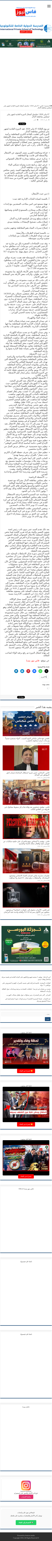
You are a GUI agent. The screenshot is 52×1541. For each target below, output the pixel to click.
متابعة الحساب (26, 1497)
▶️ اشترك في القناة (26, 1071)
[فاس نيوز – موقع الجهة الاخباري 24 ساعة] (26, 11)
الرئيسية (47, 106)
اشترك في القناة (26, 1176)
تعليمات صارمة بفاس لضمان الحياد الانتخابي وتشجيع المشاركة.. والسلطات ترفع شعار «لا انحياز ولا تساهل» (29, 877)
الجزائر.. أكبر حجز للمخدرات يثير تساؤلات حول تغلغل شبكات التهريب (28, 995)
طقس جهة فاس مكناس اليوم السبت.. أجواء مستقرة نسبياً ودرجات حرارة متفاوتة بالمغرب (27, 739)
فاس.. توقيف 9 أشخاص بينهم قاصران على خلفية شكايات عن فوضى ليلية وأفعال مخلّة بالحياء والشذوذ (26, 842)
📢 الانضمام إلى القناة (26, 1522)
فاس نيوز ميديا (32, 660)
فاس (41, 106)
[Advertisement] (26, 76)
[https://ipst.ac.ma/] (26, 28)
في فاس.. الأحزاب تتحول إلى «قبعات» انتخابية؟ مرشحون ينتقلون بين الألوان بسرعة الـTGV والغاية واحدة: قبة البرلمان (26, 911)
